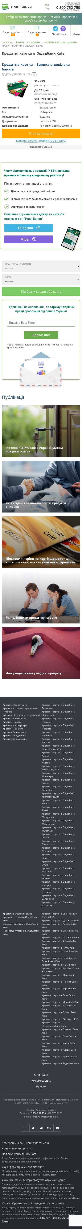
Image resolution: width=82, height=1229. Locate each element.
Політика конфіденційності (19, 1154)
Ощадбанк (33, 42)
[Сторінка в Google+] (49, 1128)
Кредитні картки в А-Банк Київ (59, 964)
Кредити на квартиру (15, 725)
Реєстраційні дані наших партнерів (25, 1143)
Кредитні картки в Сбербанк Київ (60, 1019)
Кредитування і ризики (17, 1148)
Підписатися (40, 335)
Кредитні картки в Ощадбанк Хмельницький (58, 767)
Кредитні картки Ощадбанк (60, 42)
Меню (76, 34)
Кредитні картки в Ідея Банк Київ (60, 920)
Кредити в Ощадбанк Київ (17, 913)
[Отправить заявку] (17, 88)
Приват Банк (48, 1218)
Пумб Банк (65, 1218)
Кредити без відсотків (15, 738)
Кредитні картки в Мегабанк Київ (60, 1002)
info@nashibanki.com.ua (45, 1116)
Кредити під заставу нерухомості (21, 715)
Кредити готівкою (12, 32)
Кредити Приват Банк (15, 704)
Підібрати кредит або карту (41, 292)
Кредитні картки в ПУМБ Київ (58, 947)
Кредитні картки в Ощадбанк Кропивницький (58, 795)
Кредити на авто (12, 721)
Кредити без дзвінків (14, 735)
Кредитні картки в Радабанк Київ (60, 1063)
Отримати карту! (41, 133)
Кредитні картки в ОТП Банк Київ (60, 937)
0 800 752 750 (68, 7)
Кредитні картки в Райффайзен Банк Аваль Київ (59, 959)
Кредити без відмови (15, 732)
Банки (20, 42)
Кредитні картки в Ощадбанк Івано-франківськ (58, 747)
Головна (7, 42)
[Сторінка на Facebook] (25, 1128)
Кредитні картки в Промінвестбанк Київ (54, 1024)
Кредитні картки (36, 32)
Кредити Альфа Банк (14, 718)
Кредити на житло (13, 728)
